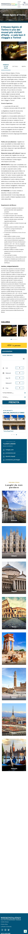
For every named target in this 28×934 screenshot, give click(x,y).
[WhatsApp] (16, 4)
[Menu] (24, 2)
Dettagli (15, 66)
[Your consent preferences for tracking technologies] (25, 931)
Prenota (14, 402)
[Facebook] (2, 929)
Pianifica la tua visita (6, 66)
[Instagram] (5, 929)
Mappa (24, 66)
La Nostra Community (6, 926)
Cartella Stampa (5, 922)
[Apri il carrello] (23, 4)
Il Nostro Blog (4, 924)
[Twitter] (8, 929)
